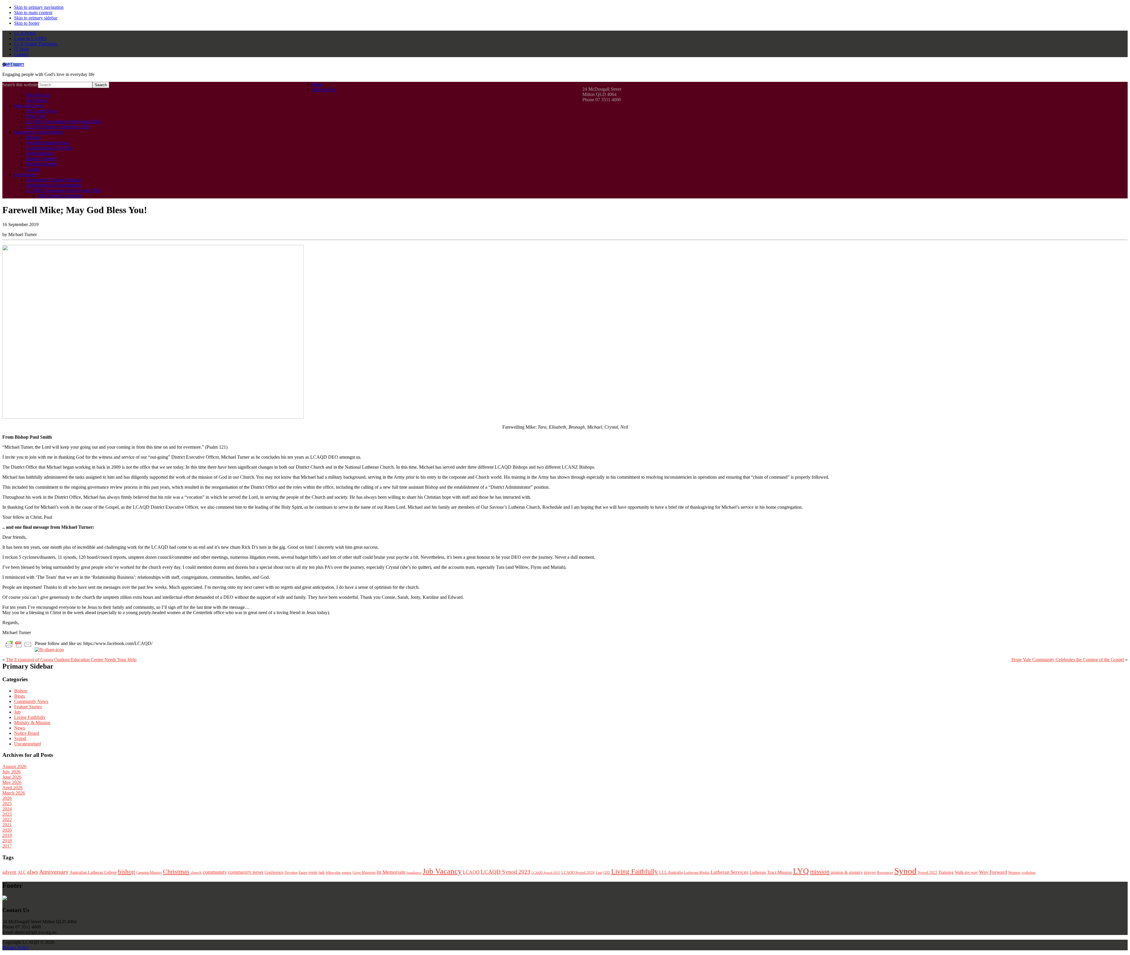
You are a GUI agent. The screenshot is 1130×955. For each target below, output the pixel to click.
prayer (870, 872)
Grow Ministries (364, 873)
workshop (1028, 873)
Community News (31, 701)
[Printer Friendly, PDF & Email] (18, 644)
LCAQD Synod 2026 (578, 873)
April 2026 (12, 787)
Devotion (291, 873)
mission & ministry (847, 872)
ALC (22, 872)
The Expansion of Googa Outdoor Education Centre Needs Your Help (71, 659)
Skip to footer (26, 23)
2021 (7, 824)
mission (820, 871)
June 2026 (11, 777)
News (19, 727)
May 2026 (11, 782)
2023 (7, 814)
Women (1014, 872)
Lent (599, 873)
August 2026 (14, 766)
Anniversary (54, 872)
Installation (413, 872)
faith (321, 873)
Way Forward (993, 872)
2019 (7, 835)
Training (946, 872)
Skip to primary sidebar (35, 17)
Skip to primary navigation (39, 7)
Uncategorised (27, 743)
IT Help (21, 49)
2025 (7, 803)
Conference (274, 872)
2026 (7, 798)
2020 (7, 830)
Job (17, 711)
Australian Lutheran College (93, 872)
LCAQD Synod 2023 (505, 872)
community (215, 872)
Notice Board (26, 733)
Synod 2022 (927, 872)
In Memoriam (391, 872)
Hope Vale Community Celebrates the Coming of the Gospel (1067, 659)
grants (346, 873)
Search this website (20, 84)
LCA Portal (25, 33)
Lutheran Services (729, 872)
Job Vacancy (442, 871)
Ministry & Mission (32, 722)
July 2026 (11, 771)
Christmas (176, 871)
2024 (7, 808)
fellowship (333, 873)
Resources (885, 872)
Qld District (13, 64)
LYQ (801, 871)
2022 (7, 819)
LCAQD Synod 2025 (545, 872)
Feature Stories (28, 706)
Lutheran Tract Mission (771, 872)
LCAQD (471, 872)
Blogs (19, 696)
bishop (126, 871)
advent (9, 872)
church (196, 872)
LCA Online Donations (36, 43)
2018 (7, 840)
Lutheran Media (696, 872)
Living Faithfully (30, 717)
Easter (303, 873)
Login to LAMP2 (30, 38)
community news (245, 872)
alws (32, 871)
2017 (7, 845)
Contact (21, 54)
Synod (20, 738)
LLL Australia (671, 872)
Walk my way (966, 872)
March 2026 (13, 792)
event (312, 872)
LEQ (606, 873)
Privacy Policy (15, 947)
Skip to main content (33, 12)
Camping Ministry (149, 873)
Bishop (20, 690)
